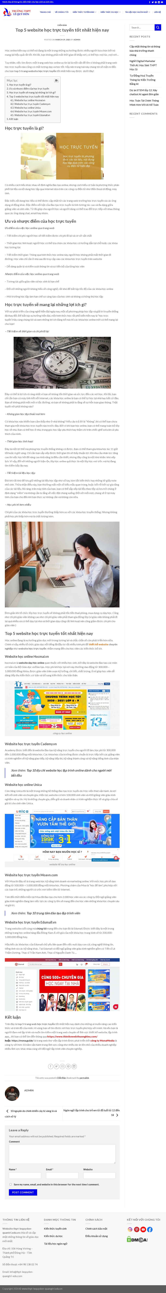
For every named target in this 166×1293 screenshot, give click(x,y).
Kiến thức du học (53, 1235)
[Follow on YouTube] (162, 2)
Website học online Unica (27, 107)
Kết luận (13, 119)
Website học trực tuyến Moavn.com (33, 111)
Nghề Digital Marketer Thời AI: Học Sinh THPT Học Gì (143, 65)
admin (77, 40)
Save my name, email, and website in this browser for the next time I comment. (56, 1184)
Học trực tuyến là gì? (20, 84)
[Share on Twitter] (56, 1066)
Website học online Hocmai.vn (29, 100)
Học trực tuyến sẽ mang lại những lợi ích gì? (32, 92)
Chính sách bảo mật (96, 1228)
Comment (14, 1141)
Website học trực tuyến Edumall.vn (32, 115)
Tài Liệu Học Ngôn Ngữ (136, 12)
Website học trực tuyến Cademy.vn (32, 104)
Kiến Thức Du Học (110, 12)
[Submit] (158, 27)
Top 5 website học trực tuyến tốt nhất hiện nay (34, 96)
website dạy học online (31, 662)
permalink (84, 1078)
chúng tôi (41, 928)
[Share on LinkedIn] (74, 1066)
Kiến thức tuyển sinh (55, 1228)
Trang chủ (45, 12)
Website (88, 1169)
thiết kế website (98, 644)
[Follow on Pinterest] (156, 2)
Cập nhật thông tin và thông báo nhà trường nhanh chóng (145, 50)
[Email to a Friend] (62, 1066)
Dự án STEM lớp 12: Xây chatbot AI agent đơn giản (144, 92)
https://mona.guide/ (23, 1040)
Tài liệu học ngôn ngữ (55, 1243)
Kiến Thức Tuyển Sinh (83, 12)
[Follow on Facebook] (150, 2)
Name (13, 1169)
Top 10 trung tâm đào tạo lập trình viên (53, 913)
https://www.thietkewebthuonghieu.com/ (72, 1036)
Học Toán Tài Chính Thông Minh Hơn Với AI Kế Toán (144, 102)
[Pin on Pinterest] (68, 1066)
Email (49, 1169)
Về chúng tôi (62, 12)
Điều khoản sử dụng (96, 1235)
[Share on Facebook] (50, 1066)
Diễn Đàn (62, 25)
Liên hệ (157, 12)
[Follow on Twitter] (153, 2)
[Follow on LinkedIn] (159, 2)
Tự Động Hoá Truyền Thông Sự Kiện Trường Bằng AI (142, 79)
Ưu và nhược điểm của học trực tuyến (29, 88)
